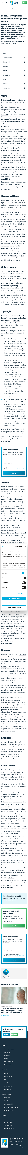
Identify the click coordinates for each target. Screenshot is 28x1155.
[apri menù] (2, 3)
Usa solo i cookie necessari (14, 607)
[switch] (24, 578)
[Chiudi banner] (25, 546)
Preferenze (20, 593)
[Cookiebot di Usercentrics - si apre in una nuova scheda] (16, 547)
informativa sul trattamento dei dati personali (15, 955)
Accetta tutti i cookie (14, 598)
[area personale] (6, 3)
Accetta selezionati (14, 603)
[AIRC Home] (14, 3)
